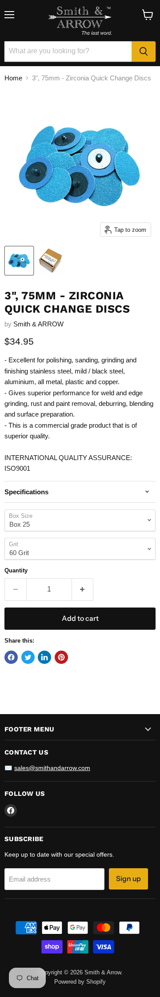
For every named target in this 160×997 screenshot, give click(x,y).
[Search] (144, 51)
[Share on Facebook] (11, 657)
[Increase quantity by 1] (83, 589)
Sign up (128, 878)
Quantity (16, 570)
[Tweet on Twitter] (28, 657)
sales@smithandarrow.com (52, 767)
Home (13, 78)
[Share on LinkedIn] (44, 657)
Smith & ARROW (38, 324)
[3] (19, 260)
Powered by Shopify (80, 981)
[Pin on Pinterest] (61, 657)
